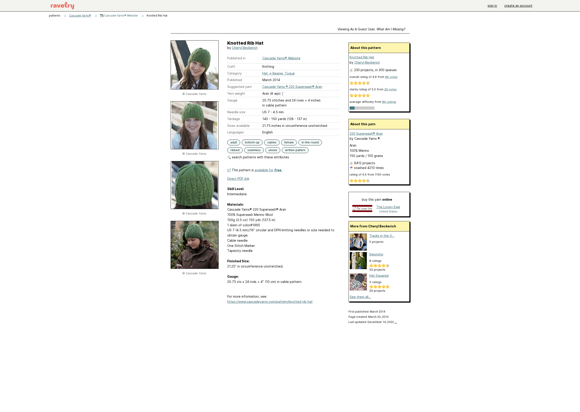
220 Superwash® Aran (366, 133)
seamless (254, 150)
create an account (518, 5)
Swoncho (376, 254)
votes (391, 77)
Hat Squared (379, 275)
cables (271, 142)
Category (234, 73)
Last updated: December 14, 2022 (372, 322)
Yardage (233, 119)
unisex (272, 150)
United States (388, 211)
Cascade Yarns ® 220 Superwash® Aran (292, 87)
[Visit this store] (362, 209)
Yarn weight (236, 93)
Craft (231, 66)
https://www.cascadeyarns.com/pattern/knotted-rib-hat (270, 302)
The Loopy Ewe (388, 207)
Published (234, 80)
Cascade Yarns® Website (121, 15)
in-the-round (310, 142)
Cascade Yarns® (80, 15)
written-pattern (295, 150)
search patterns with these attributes (260, 157)
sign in (492, 5)
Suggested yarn (239, 87)
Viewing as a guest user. (371, 29)
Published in (236, 58)
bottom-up (252, 142)
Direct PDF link (238, 179)
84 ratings (389, 102)
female (289, 142)
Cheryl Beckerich (245, 48)
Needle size (236, 112)
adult (233, 142)
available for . (268, 170)
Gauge (232, 100)
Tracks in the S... (381, 236)
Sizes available (238, 126)
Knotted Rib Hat (362, 57)
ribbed (234, 150)
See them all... (360, 297)
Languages (235, 132)
